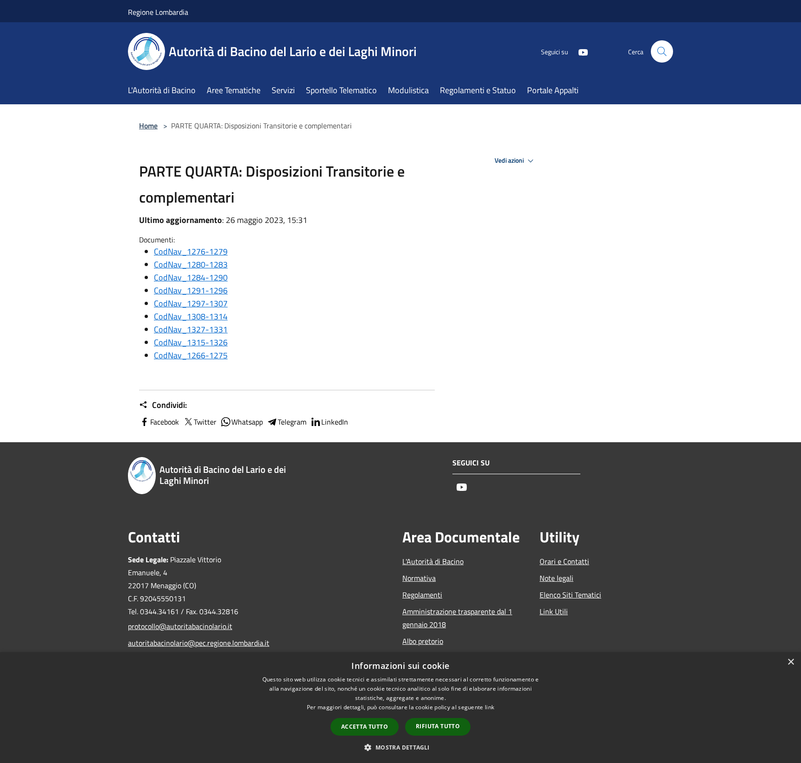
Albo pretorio (422, 641)
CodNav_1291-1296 (191, 290)
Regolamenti (422, 594)
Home (148, 125)
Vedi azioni (510, 160)
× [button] (790, 662)
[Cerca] (662, 51)
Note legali (556, 578)
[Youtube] (579, 51)
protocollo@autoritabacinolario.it (180, 626)
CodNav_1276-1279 (191, 251)
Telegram (292, 421)
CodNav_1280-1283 (191, 264)
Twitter (205, 421)
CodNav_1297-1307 (191, 303)
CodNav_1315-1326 (191, 342)
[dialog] (400, 707)
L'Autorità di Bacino (433, 561)
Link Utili (554, 611)
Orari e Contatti (564, 561)
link (489, 707)
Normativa (419, 578)
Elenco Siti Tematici (570, 594)
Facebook (164, 421)
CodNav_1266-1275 (191, 355)
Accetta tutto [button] (364, 727)
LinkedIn (334, 421)
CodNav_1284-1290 (191, 277)
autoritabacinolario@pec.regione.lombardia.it (191, 643)
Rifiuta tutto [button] (438, 726)
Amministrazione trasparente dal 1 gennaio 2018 (457, 618)
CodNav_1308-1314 (191, 316)
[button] (400, 747)
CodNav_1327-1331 (191, 329)
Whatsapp (247, 421)
